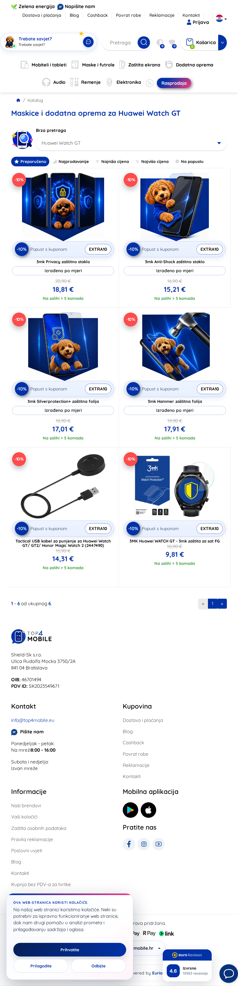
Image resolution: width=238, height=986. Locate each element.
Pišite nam (32, 732)
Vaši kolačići (24, 817)
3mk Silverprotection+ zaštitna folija (63, 401)
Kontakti (191, 15)
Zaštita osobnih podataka (38, 828)
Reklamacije (161, 15)
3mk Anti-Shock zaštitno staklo (175, 261)
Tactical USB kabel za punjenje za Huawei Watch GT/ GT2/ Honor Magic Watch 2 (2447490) (63, 543)
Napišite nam (80, 6)
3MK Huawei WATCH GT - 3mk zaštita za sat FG (175, 540)
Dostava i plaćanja (41, 15)
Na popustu (192, 161)
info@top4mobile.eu (33, 720)
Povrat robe (128, 15)
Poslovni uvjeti (26, 850)
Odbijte (98, 965)
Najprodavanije (74, 161)
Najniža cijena (115, 161)
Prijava (201, 22)
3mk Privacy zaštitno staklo (63, 261)
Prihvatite (69, 949)
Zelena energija (37, 6)
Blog (74, 15)
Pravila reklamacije (32, 839)
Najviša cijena (155, 161)
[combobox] (131, 143)
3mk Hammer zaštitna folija (175, 401)
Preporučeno (33, 161)
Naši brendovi (26, 805)
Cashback (97, 15)
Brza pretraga (51, 130)
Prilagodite (41, 965)
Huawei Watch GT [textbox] (61, 143)
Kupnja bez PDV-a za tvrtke (41, 884)
